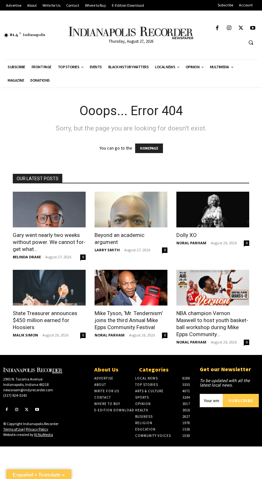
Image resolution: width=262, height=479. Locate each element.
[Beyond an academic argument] (131, 209)
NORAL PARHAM (191, 242)
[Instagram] (229, 28)
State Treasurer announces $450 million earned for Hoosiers (45, 320)
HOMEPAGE (149, 148)
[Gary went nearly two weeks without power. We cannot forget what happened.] (49, 209)
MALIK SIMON (25, 335)
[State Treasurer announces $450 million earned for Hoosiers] (49, 288)
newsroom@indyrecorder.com (28, 389)
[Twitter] (241, 28)
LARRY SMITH (107, 249)
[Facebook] (217, 28)
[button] (251, 42)
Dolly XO (186, 235)
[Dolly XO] (212, 209)
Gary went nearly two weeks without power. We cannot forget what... (49, 242)
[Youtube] (253, 28)
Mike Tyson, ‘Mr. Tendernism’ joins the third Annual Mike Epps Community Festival (129, 320)
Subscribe (240, 400)
